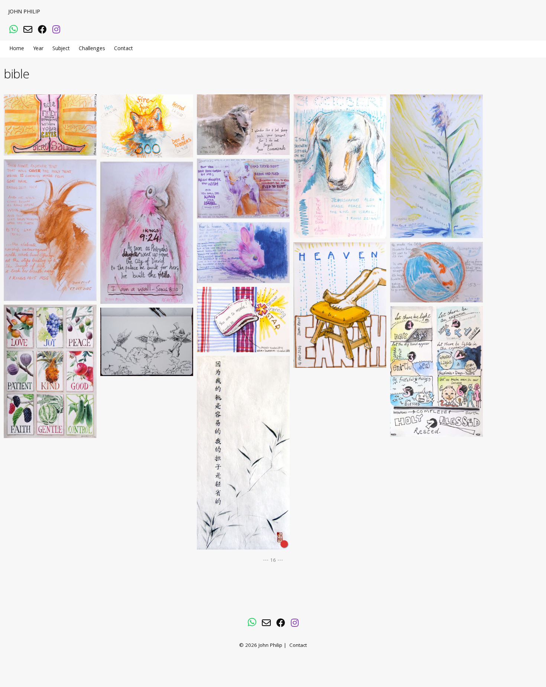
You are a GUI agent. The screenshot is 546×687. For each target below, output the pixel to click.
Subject (61, 49)
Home (16, 49)
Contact (123, 49)
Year (38, 49)
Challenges (92, 49)
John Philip (24, 12)
